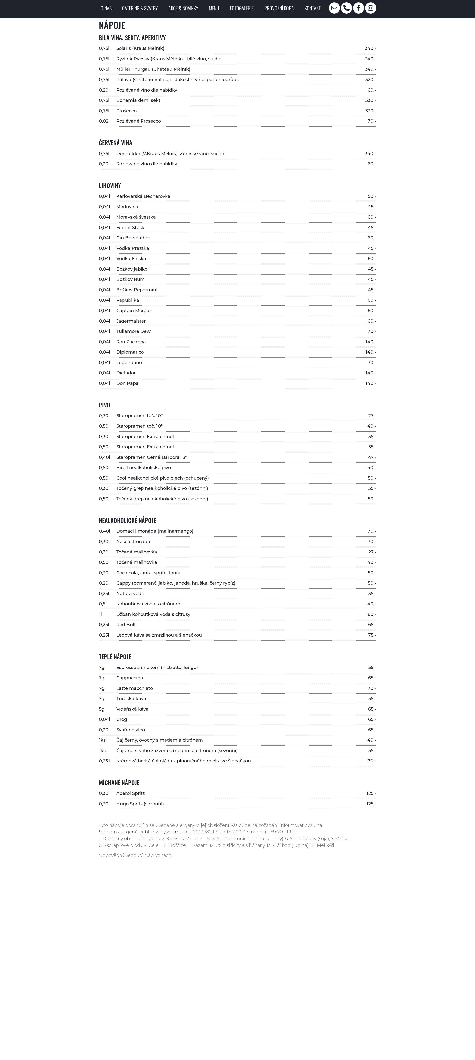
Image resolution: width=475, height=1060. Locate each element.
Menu (214, 8)
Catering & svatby (140, 8)
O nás (106, 8)
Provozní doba (279, 8)
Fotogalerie (242, 8)
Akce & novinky (183, 8)
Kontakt (313, 8)
